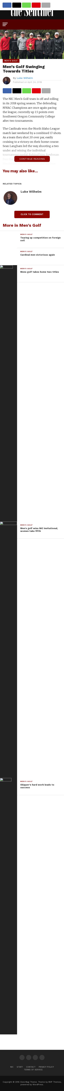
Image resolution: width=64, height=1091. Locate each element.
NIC (11, 1067)
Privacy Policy (46, 1067)
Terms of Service (33, 1070)
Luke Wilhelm (25, 78)
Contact (30, 1067)
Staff (20, 1067)
